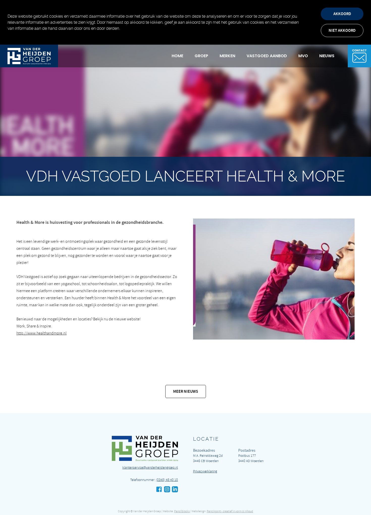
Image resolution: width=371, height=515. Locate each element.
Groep (201, 56)
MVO (303, 56)
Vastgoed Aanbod (267, 56)
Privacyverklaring (205, 471)
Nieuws (326, 56)
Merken (227, 56)
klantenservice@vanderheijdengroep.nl (150, 467)
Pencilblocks (182, 511)
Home (177, 56)
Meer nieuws (185, 391)
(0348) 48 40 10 (167, 480)
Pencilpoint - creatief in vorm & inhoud (230, 511)
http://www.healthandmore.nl (41, 333)
